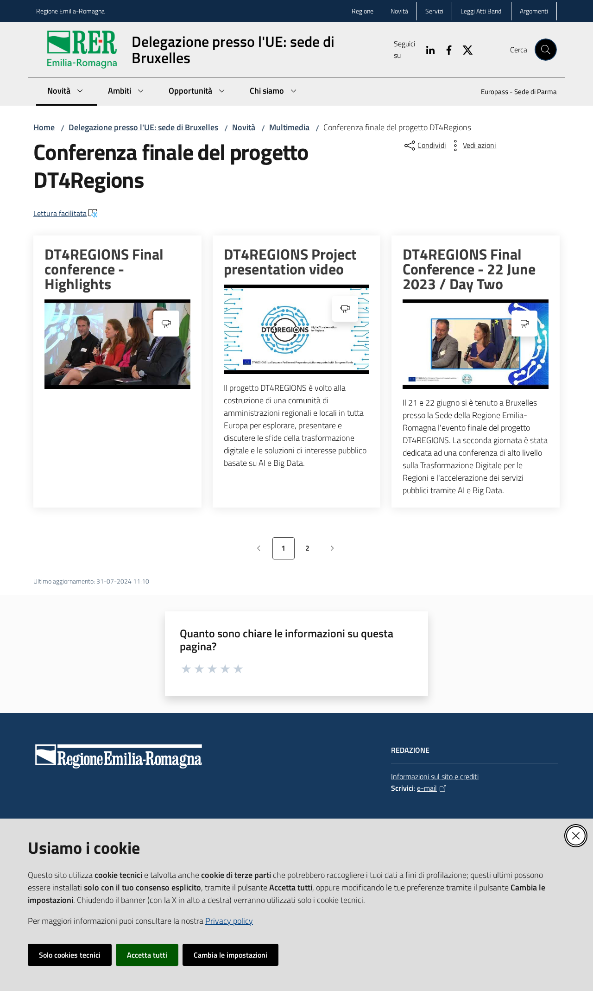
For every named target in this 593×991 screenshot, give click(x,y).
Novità (243, 127)
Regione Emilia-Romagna (70, 11)
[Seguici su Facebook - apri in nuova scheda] (445, 49)
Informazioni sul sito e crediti (435, 776)
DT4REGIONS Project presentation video (290, 261)
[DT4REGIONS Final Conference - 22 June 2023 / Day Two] (476, 344)
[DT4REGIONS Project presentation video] (297, 329)
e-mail (427, 788)
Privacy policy (229, 921)
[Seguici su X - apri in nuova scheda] (463, 49)
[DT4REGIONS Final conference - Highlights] (117, 344)
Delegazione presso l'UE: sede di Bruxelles (143, 127)
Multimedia (289, 127)
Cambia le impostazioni (230, 954)
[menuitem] (513, 92)
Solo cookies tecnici (70, 954)
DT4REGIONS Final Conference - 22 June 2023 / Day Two (469, 269)
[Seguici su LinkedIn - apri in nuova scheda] (426, 49)
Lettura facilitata (60, 213)
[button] (546, 49)
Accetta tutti (147, 954)
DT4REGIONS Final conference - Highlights (104, 269)
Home (44, 127)
